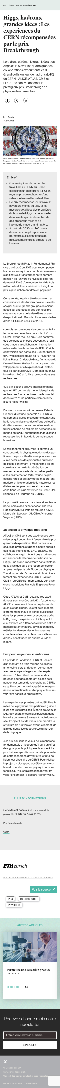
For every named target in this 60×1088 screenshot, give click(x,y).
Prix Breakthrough (12, 823)
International (28, 899)
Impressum (31, 1083)
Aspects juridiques (12, 1083)
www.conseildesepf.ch (14, 1072)
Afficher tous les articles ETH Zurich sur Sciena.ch (28, 877)
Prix (10, 899)
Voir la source (41, 890)
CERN (6, 832)
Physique (14, 905)
